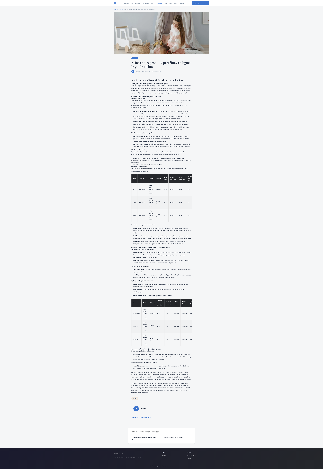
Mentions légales (191, 455)
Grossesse (145, 3)
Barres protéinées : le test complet (174, 437)
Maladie (153, 3)
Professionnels (168, 3)
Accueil (126, 3)
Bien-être (137, 3)
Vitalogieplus (119, 453)
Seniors (182, 3)
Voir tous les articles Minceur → (141, 417)
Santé (175, 3)
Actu (132, 3)
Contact (189, 458)
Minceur (159, 3)
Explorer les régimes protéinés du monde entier (144, 438)
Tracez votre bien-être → (200, 3)
